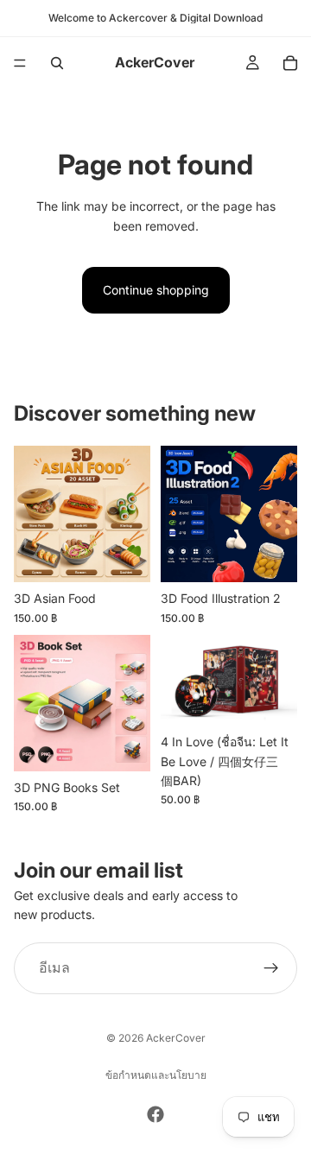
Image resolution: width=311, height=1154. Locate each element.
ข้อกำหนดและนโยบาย (155, 1074)
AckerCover (176, 1037)
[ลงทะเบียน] (271, 968)
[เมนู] (20, 63)
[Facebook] (155, 1114)
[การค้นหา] (57, 63)
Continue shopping (156, 289)
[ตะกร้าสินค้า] (290, 63)
